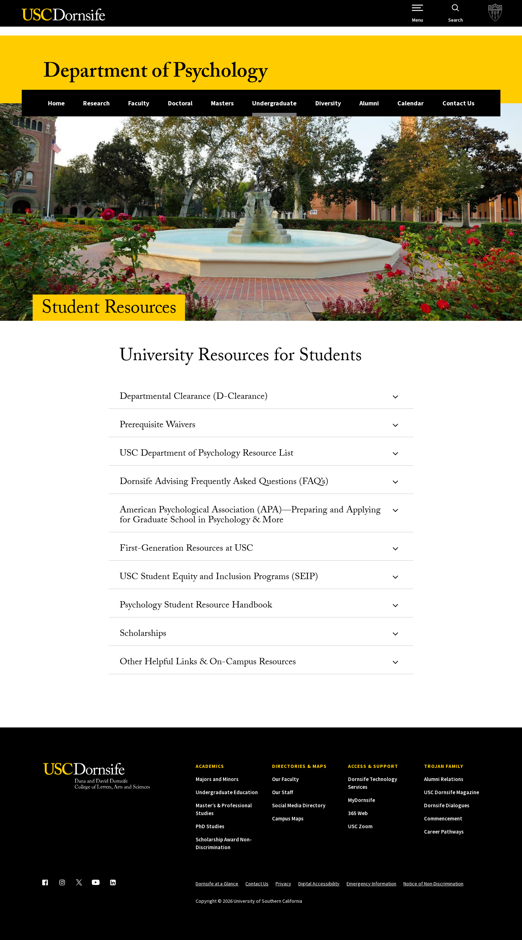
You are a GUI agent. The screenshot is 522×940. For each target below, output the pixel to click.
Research (96, 103)
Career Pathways (444, 831)
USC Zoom (360, 826)
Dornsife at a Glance (217, 883)
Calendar (410, 103)
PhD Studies (210, 826)
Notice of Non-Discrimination (433, 883)
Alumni (369, 103)
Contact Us (458, 103)
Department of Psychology (155, 73)
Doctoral (180, 103)
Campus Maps (288, 818)
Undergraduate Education (227, 792)
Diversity (328, 103)
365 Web (358, 813)
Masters (222, 103)
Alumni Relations (443, 779)
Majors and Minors (217, 779)
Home (56, 103)
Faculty (138, 103)
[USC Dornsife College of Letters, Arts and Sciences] (63, 19)
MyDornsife (361, 800)
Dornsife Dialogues (446, 805)
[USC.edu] (495, 13)
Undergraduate (274, 103)
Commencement (443, 818)
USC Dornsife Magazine (451, 792)
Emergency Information (371, 883)
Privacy (283, 883)
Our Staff (282, 792)
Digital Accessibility (318, 883)
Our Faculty (285, 779)
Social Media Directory (298, 805)
